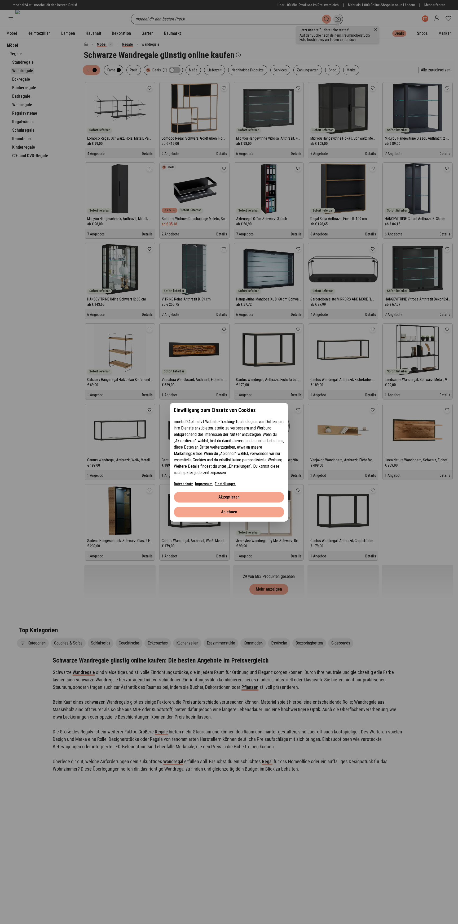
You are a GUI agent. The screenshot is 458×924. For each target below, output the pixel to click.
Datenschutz (183, 484)
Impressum (204, 484)
